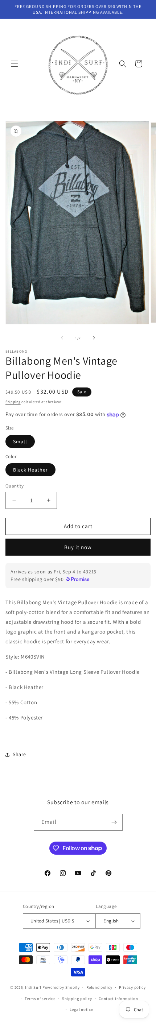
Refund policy (99, 987)
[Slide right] (94, 338)
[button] (14, 64)
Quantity (14, 486)
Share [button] (19, 754)
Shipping (13, 401)
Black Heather (30, 469)
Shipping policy (77, 998)
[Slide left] (62, 338)
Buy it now (78, 547)
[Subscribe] (114, 822)
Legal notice (81, 1009)
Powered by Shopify (61, 987)
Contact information (118, 998)
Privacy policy (132, 987)
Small (20, 441)
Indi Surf (33, 987)
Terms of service (40, 998)
